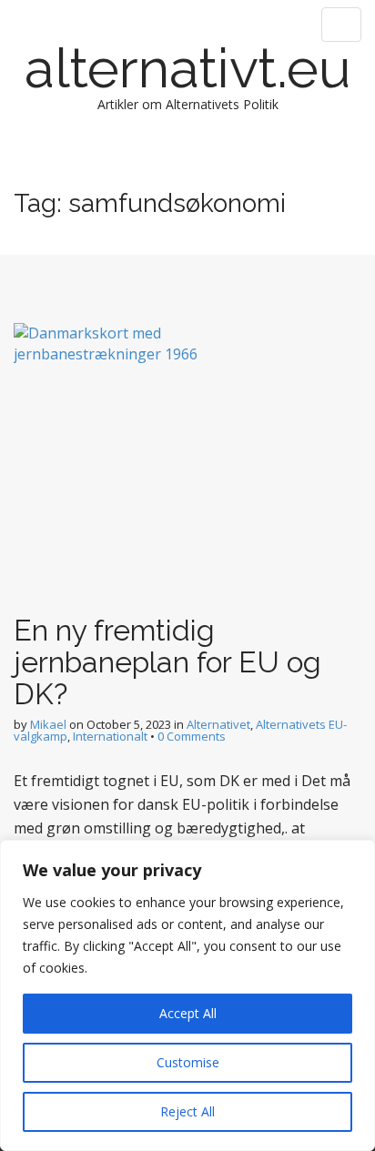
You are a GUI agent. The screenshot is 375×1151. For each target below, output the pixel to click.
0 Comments (191, 736)
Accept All (188, 1013)
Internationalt (110, 736)
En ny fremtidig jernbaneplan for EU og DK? (167, 662)
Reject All (187, 1111)
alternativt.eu (187, 68)
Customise (188, 1062)
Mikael (48, 724)
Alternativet (218, 724)
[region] (187, 995)
